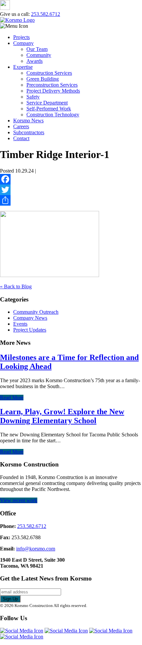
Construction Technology (52, 114)
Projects (21, 37)
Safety (33, 97)
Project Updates (29, 330)
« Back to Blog (16, 286)
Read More (11, 397)
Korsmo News (28, 120)
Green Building (42, 79)
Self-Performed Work (48, 108)
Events (20, 324)
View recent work (18, 500)
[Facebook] (71, 179)
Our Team (37, 49)
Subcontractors (28, 132)
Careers (21, 126)
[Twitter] (71, 189)
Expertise (23, 67)
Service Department (47, 102)
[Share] (71, 200)
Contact (21, 138)
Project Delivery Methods (53, 91)
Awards (34, 61)
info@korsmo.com (35, 548)
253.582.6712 (45, 14)
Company (23, 43)
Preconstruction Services (52, 85)
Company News (30, 318)
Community (38, 55)
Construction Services (49, 73)
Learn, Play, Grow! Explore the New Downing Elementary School (62, 416)
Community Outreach (35, 312)
